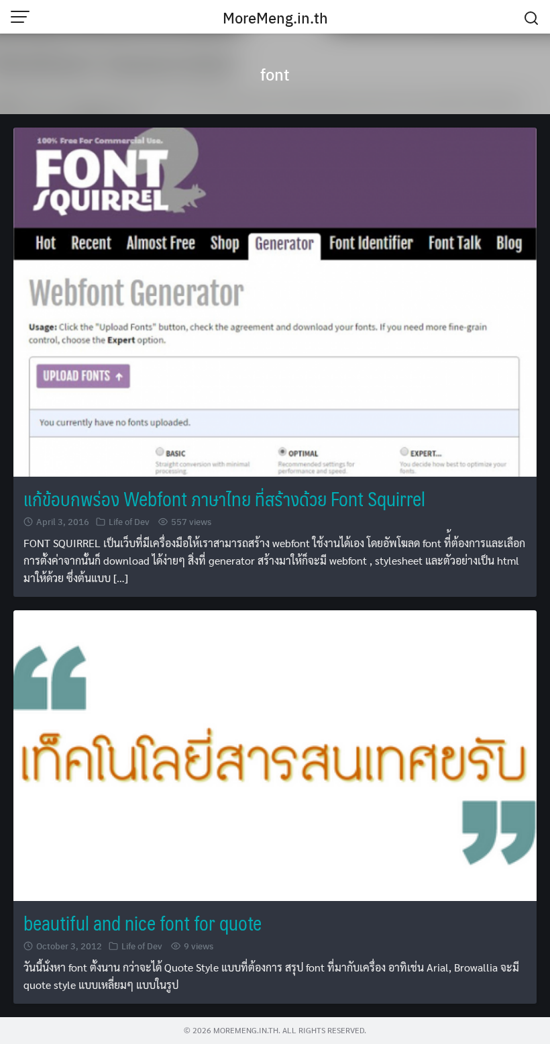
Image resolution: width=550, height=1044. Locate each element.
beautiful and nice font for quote (142, 923)
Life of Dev (129, 521)
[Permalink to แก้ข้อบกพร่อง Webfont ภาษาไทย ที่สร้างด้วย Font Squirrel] (275, 300)
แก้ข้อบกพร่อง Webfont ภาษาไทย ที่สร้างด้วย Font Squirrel (224, 498)
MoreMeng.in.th (275, 17)
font (275, 73)
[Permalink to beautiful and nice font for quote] (275, 754)
